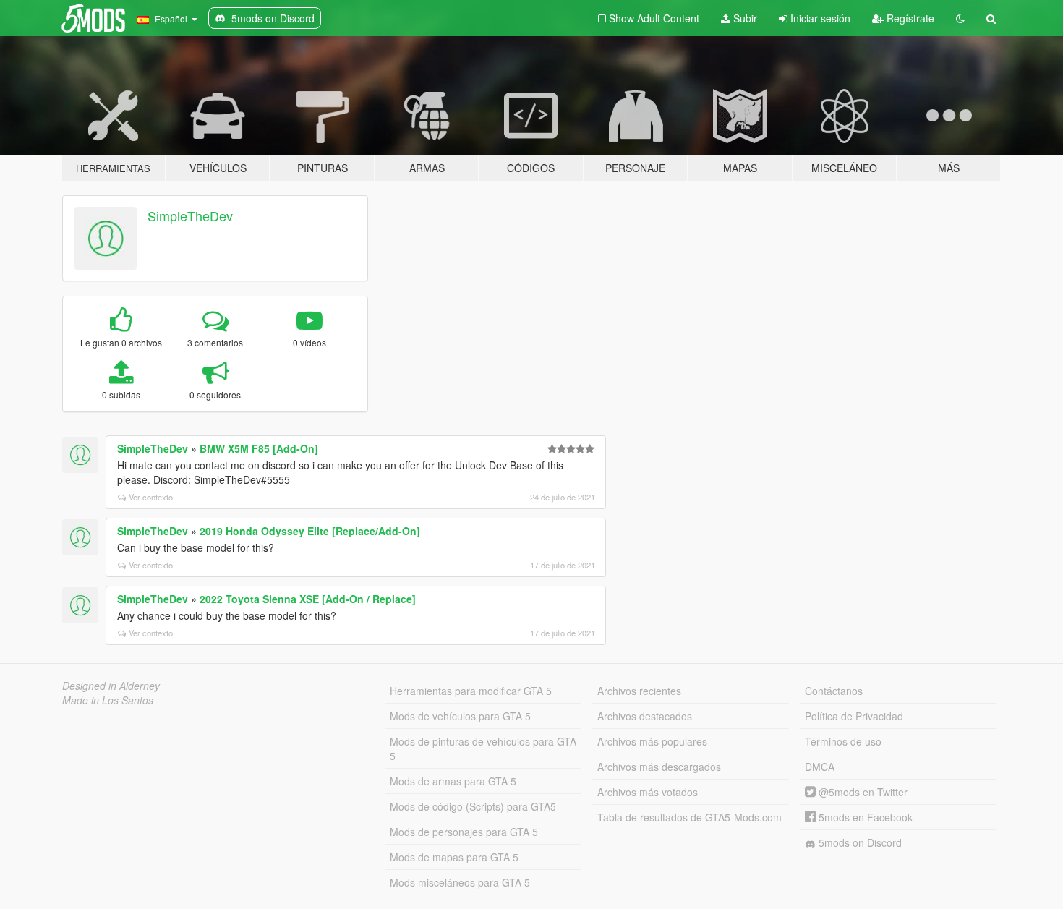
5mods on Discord (859, 842)
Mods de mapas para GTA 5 (454, 857)
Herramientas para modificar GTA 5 (471, 690)
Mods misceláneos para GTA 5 (460, 882)
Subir (743, 18)
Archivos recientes (639, 690)
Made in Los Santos (107, 700)
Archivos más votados (647, 792)
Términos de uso (843, 741)
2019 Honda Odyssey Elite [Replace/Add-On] (310, 531)
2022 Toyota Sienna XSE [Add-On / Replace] (308, 599)
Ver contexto (151, 497)
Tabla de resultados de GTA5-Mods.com (689, 817)
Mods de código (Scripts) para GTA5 (473, 806)
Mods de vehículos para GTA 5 (460, 716)
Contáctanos (834, 690)
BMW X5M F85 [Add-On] (259, 448)
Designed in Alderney (111, 685)
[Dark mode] (960, 18)
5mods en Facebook (864, 817)
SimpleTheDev (190, 215)
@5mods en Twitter (862, 792)
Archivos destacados (644, 716)
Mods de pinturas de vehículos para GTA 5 (483, 748)
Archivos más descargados (659, 766)
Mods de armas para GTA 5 (453, 781)
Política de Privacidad (854, 716)
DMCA (819, 766)
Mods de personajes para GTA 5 (464, 831)
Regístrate (909, 18)
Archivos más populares (652, 741)
